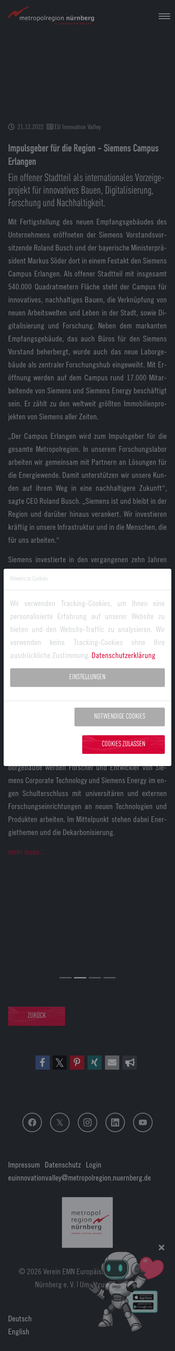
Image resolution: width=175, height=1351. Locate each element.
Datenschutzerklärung (123, 655)
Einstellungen (87, 677)
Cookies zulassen (123, 744)
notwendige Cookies (119, 716)
